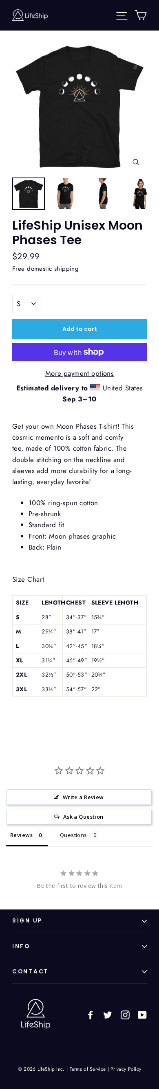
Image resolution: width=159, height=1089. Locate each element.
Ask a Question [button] (83, 816)
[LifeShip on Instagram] (125, 1014)
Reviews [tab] (21, 835)
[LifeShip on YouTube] (142, 1014)
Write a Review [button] (83, 797)
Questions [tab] (73, 835)
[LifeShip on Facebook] (90, 1014)
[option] (79, 106)
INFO (21, 946)
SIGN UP (27, 921)
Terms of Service (88, 1068)
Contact (30, 971)
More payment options (79, 373)
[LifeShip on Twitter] (107, 1014)
